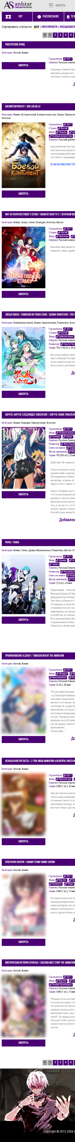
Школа (59, 222)
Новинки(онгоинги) (23, 322)
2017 (69, 58)
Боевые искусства (46, 114)
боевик (56, 436)
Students (57, 883)
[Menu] (51, 5)
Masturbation (59, 677)
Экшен (60, 114)
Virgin (70, 883)
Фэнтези (63, 236)
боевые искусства (62, 136)
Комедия (40, 222)
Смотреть (23, 65)
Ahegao (63, 673)
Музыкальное (43, 550)
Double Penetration (62, 984)
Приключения (49, 322)
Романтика (63, 322)
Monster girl (65, 779)
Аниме (25, 52)
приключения (66, 336)
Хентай (17, 52)
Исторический (28, 114)
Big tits (62, 880)
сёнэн (69, 436)
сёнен (55, 564)
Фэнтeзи (6, 118)
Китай (64, 128)
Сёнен (32, 222)
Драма (31, 550)
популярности (49, 27)
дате (36, 27)
